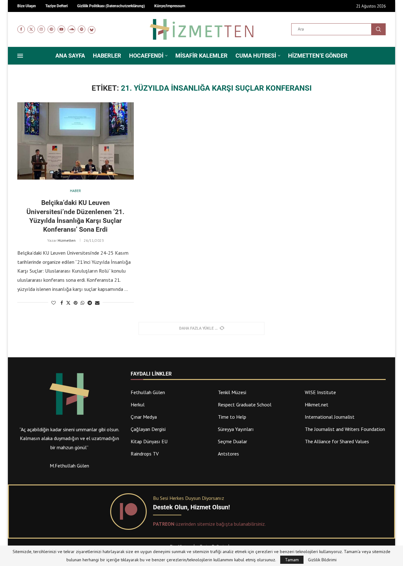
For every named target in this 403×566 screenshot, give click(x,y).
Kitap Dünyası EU (149, 441)
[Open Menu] (20, 56)
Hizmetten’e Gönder (318, 55)
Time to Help (232, 416)
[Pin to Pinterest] (75, 303)
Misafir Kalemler (201, 55)
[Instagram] (41, 29)
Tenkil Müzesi (232, 392)
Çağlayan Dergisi (148, 429)
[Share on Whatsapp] (82, 303)
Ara (378, 29)
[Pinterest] (51, 29)
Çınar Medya (144, 416)
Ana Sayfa (70, 55)
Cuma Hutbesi (256, 55)
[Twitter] (31, 29)
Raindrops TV (145, 453)
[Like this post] (53, 303)
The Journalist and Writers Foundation (345, 429)
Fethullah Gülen (148, 392)
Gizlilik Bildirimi (322, 560)
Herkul (138, 404)
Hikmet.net (316, 404)
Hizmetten (67, 240)
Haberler (107, 55)
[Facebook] (21, 29)
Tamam (292, 560)
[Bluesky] (91, 29)
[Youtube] (61, 29)
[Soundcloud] (71, 29)
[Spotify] (81, 29)
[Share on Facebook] (61, 303)
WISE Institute (320, 392)
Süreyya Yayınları (236, 429)
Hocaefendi (146, 55)
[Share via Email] (97, 303)
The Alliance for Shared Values (337, 441)
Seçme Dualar (232, 441)
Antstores (228, 453)
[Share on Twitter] (68, 303)
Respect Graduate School (244, 404)
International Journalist (330, 416)
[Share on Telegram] (90, 303)
